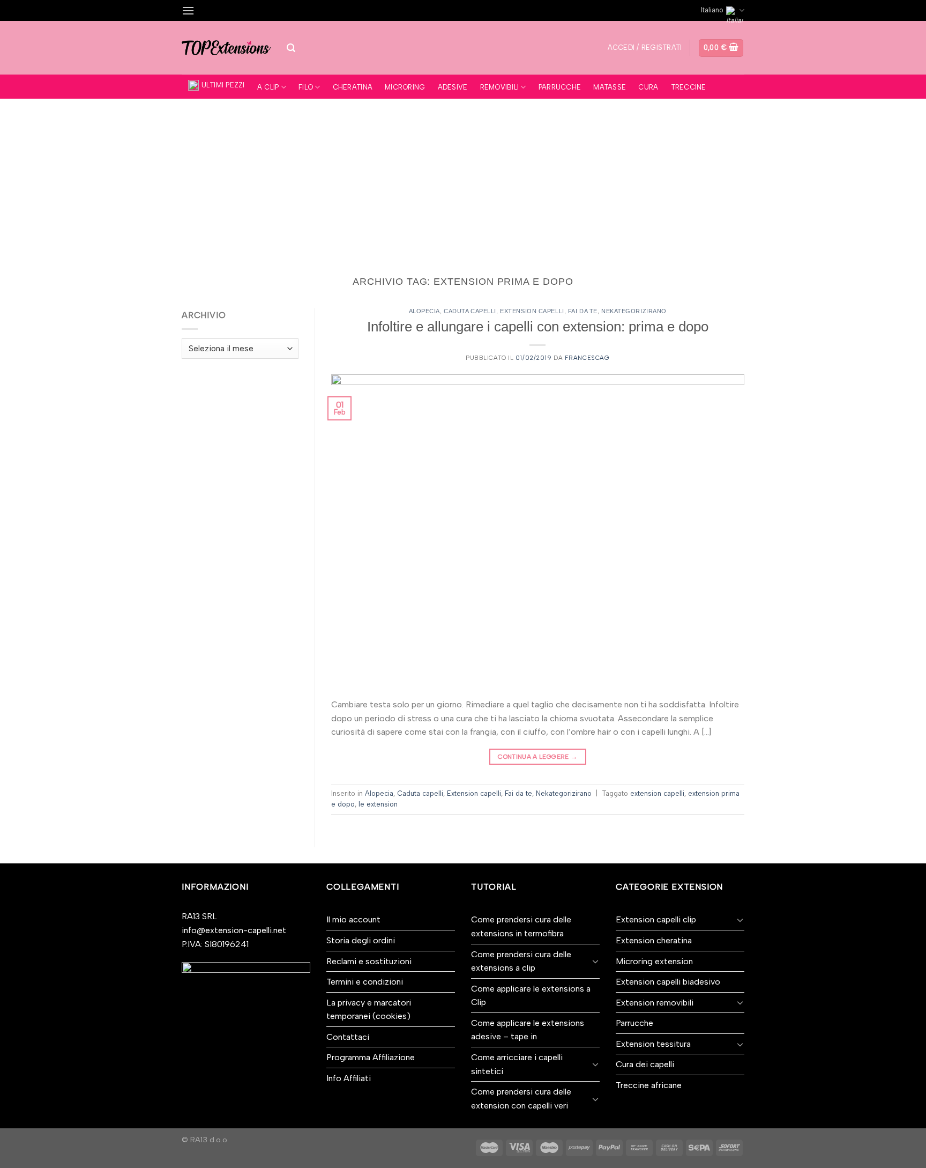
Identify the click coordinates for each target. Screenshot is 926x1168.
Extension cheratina (654, 940)
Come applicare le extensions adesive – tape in (527, 1030)
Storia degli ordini (360, 940)
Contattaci (347, 1037)
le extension (378, 804)
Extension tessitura (653, 1044)
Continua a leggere (537, 756)
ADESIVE (453, 87)
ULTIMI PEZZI (223, 85)
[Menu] (188, 10)
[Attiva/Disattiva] (595, 961)
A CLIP (268, 87)
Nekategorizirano (634, 311)
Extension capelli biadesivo (668, 982)
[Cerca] (291, 48)
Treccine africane (649, 1085)
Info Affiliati (348, 1078)
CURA (648, 87)
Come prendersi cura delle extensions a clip (521, 961)
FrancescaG (587, 357)
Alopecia (424, 311)
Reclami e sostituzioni (369, 961)
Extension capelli (532, 311)
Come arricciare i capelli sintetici (517, 1064)
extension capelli (657, 793)
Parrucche (634, 1023)
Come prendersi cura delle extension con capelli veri (521, 1098)
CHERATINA (352, 87)
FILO (305, 87)
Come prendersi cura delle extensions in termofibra (521, 926)
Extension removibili (654, 1002)
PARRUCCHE (560, 87)
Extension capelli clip (656, 919)
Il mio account (353, 919)
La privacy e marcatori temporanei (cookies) (368, 1009)
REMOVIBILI (499, 87)
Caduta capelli (470, 311)
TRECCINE (688, 87)
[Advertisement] (463, 179)
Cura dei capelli (645, 1064)
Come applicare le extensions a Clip (531, 996)
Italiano (712, 10)
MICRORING (405, 87)
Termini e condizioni (364, 982)
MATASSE (609, 87)
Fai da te (583, 311)
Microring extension (654, 961)
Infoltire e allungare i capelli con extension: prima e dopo (537, 326)
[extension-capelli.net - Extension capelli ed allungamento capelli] (226, 47)
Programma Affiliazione (370, 1057)
